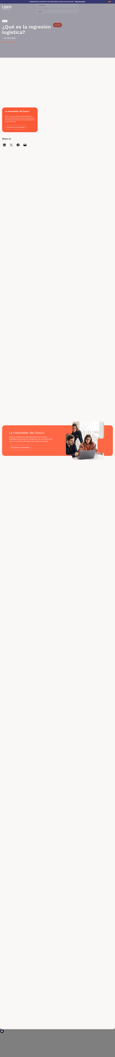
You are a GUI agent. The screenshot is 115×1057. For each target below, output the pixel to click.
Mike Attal (11, 38)
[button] (110, 2)
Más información (80, 1)
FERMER (2, 1031)
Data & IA (5, 21)
